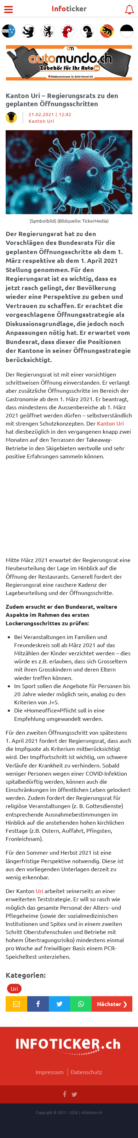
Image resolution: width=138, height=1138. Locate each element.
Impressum (50, 1071)
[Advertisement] (69, 510)
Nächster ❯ (112, 1003)
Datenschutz (86, 1071)
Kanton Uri (110, 423)
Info (69, 8)
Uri (39, 890)
